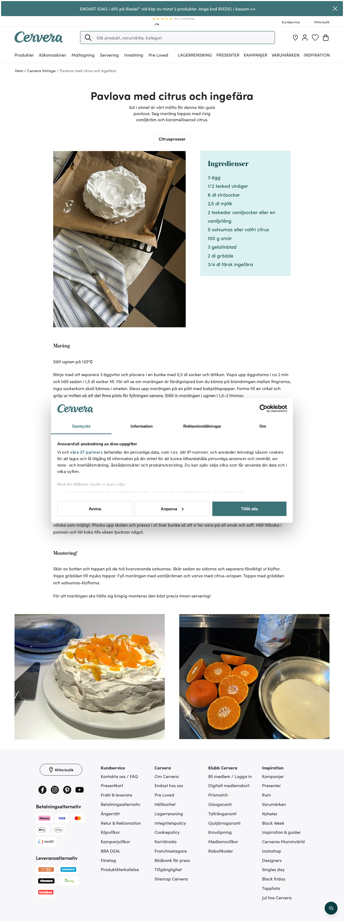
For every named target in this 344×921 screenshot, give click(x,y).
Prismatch (218, 795)
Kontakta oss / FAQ (119, 776)
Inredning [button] (133, 55)
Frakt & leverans (116, 795)
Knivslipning (220, 832)
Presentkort (112, 785)
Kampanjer (255, 55)
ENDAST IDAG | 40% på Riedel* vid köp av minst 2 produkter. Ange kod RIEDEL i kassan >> (168, 9)
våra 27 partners (86, 452)
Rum (266, 795)
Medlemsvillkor (223, 841)
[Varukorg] (325, 37)
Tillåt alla (249, 508)
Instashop (271, 851)
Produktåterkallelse (120, 869)
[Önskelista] (315, 37)
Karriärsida (166, 841)
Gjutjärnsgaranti (224, 823)
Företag (108, 860)
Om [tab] (262, 426)
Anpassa (169, 508)
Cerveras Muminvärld (283, 841)
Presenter (271, 785)
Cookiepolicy (167, 832)
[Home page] (39, 41)
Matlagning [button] (83, 55)
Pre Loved (158, 55)
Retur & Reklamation (121, 823)
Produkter (24, 55)
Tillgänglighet (168, 869)
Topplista (271, 888)
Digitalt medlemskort (228, 785)
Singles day (273, 869)
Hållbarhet (165, 804)
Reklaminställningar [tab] (202, 426)
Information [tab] (142, 426)
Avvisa (95, 508)
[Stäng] (335, 8)
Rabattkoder (220, 851)
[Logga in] (305, 37)
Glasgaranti (220, 804)
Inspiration (317, 55)
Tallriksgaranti (222, 813)
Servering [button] (109, 55)
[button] (88, 37)
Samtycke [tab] (81, 426)
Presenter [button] (227, 55)
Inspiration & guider (281, 832)
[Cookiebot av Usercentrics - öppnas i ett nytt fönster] (263, 409)
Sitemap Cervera (171, 879)
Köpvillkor (110, 832)
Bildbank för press (172, 860)
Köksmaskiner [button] (52, 55)
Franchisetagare (171, 851)
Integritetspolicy (170, 823)
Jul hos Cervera (277, 897)
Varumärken (285, 55)
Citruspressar (172, 139)
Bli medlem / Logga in (230, 776)
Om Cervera (167, 776)
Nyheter (269, 813)
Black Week (273, 823)
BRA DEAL (110, 851)
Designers (272, 860)
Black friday (273, 879)
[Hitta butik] (295, 37)
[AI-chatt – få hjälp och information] (331, 908)
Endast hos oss (169, 785)
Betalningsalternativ (120, 804)
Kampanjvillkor (115, 841)
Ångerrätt (110, 813)
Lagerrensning (195, 55)
